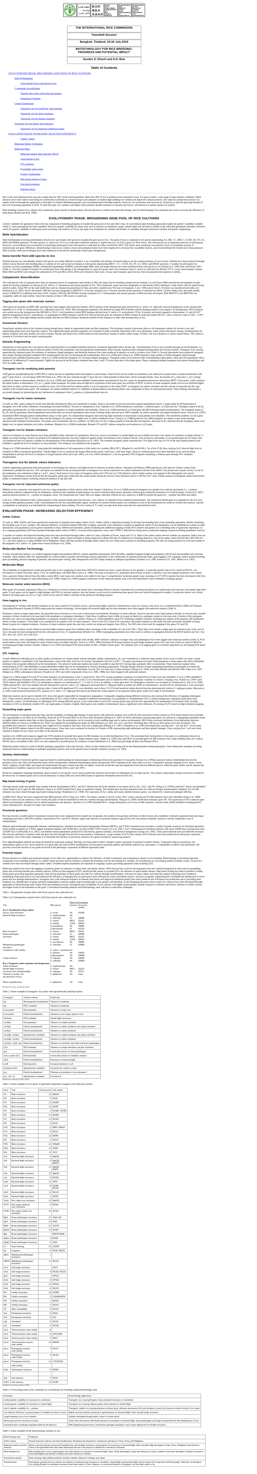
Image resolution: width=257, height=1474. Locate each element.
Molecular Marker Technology (28, 144)
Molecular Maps (22, 149)
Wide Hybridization (23, 78)
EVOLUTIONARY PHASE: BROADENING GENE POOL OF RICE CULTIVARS (49, 73)
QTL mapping (27, 164)
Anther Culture (27, 139)
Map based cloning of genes (33, 179)
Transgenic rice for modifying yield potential (41, 108)
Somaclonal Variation (30, 98)
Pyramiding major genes (31, 169)
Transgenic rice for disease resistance (37, 118)
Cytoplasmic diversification (27, 88)
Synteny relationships (30, 174)
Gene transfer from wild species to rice (38, 83)
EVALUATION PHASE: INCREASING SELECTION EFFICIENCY (42, 134)
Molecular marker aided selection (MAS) (39, 154)
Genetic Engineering (24, 103)
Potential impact (27, 189)
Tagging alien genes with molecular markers (41, 93)
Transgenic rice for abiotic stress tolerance (34, 123)
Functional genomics (30, 184)
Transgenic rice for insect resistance (37, 113)
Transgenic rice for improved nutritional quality (42, 129)
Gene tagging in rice (29, 159)
